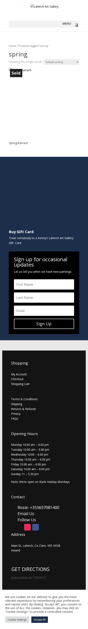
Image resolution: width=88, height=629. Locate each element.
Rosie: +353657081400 (39, 507)
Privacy (15, 414)
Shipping (16, 404)
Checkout (17, 379)
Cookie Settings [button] (17, 619)
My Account (19, 374)
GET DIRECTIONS (30, 569)
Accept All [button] (39, 619)
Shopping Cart (20, 384)
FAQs (14, 418)
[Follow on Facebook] (35, 527)
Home (12, 46)
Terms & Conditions (24, 399)
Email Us (26, 513)
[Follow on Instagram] (27, 527)
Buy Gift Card (21, 231)
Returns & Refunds (23, 409)
